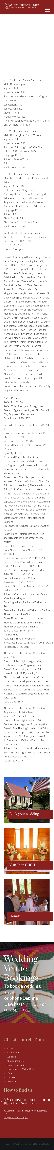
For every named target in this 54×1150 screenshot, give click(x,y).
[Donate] (27, 924)
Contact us (12, 1081)
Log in (46, 1144)
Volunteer (11, 1077)
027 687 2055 (17, 1010)
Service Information (16, 1065)
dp (42, 1144)
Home (10, 1048)
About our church (15, 1060)
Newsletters (13, 1052)
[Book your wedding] (27, 821)
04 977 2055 (29, 1004)
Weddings (12, 1056)
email (9, 992)
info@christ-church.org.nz (16, 1117)
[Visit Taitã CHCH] (27, 872)
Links (9, 1073)
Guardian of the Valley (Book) (21, 1069)
